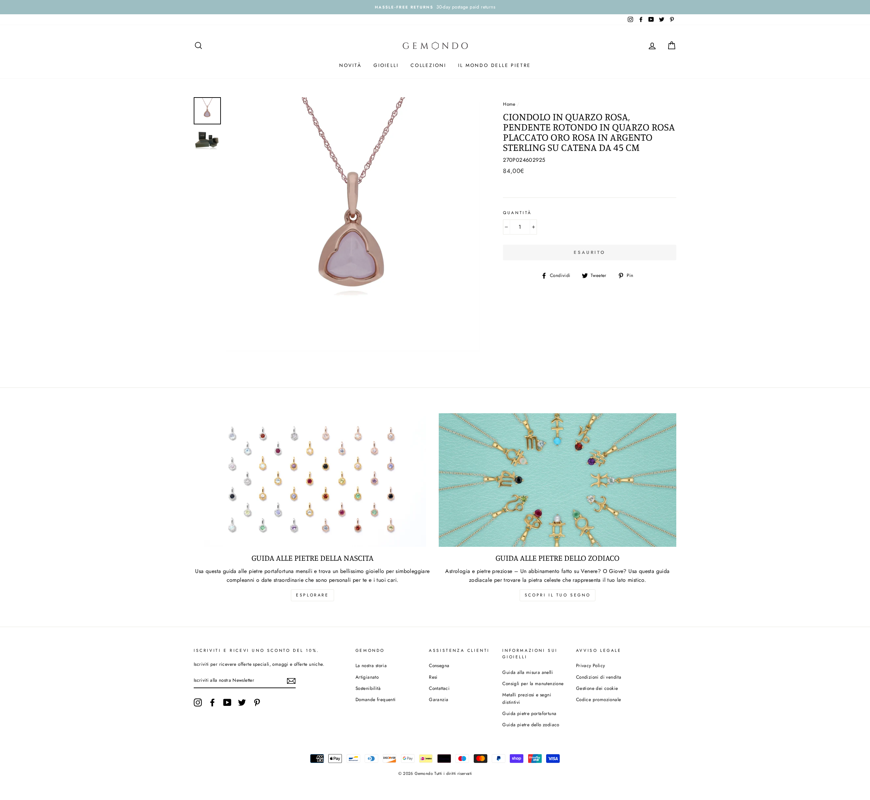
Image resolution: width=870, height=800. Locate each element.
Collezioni (428, 65)
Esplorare (312, 595)
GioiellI (385, 65)
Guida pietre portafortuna (529, 713)
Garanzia (438, 699)
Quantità (517, 213)
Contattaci (439, 688)
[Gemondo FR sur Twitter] (242, 702)
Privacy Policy (590, 665)
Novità (350, 65)
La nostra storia (371, 665)
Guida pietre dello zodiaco (530, 724)
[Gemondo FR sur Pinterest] (257, 702)
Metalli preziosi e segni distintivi (526, 698)
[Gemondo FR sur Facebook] (212, 702)
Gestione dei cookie (597, 688)
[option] (435, 7)
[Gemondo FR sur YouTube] (227, 702)
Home (509, 104)
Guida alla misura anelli (527, 672)
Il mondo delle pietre (494, 65)
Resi (433, 677)
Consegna (439, 665)
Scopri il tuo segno (557, 595)
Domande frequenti (375, 699)
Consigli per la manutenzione (532, 683)
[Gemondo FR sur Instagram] (198, 702)
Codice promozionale (598, 699)
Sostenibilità (368, 688)
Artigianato (367, 677)
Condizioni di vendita (598, 677)
